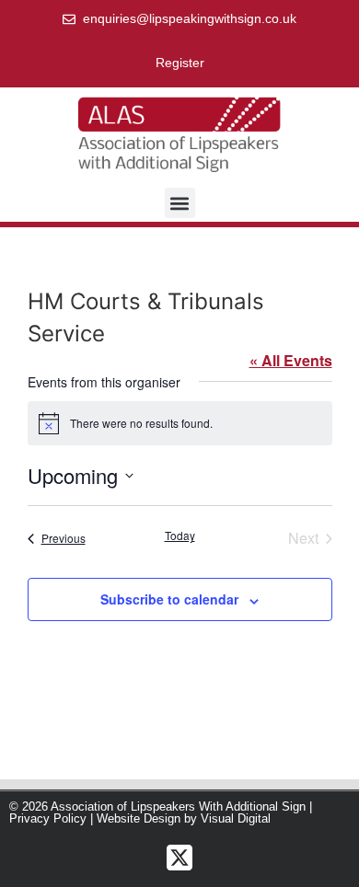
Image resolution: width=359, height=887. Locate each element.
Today (180, 535)
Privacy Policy (48, 818)
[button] (180, 203)
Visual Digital (236, 818)
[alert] (180, 423)
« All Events (290, 360)
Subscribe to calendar (169, 599)
